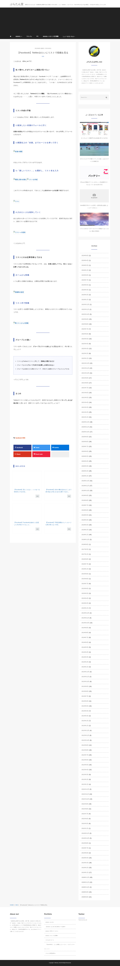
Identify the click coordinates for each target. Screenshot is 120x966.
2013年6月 (85, 701)
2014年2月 (85, 662)
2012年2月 (85, 779)
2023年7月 (85, 280)
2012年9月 (85, 745)
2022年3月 (85, 348)
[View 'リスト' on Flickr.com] (16, 201)
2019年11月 (85, 485)
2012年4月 (85, 769)
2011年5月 (85, 823)
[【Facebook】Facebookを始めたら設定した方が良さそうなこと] (27, 513)
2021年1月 (85, 417)
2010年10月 (85, 838)
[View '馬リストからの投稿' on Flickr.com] (20, 323)
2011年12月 (85, 789)
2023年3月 (85, 295)
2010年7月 (85, 848)
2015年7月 (85, 583)
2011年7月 (85, 814)
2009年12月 (85, 877)
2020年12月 (85, 422)
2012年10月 (85, 740)
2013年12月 (85, 672)
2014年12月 (85, 613)
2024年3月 (85, 265)
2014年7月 (85, 637)
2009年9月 (85, 892)
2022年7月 (85, 329)
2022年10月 (85, 314)
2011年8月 (85, 809)
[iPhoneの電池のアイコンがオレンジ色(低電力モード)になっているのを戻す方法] (94, 172)
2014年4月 (85, 652)
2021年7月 (85, 388)
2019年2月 (85, 530)
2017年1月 (85, 554)
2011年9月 (85, 804)
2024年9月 (85, 255)
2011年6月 (85, 818)
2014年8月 (85, 632)
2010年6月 (85, 853)
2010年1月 (85, 872)
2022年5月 (85, 339)
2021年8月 (85, 383)
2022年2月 (85, 353)
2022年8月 (85, 324)
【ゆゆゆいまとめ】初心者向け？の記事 (55, 926)
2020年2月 (85, 471)
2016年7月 (85, 564)
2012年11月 (85, 735)
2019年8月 (85, 500)
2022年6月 (85, 334)
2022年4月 (85, 344)
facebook (18, 438)
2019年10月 (85, 490)
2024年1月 (85, 270)
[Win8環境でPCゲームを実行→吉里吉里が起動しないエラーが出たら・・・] (94, 195)
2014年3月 (85, 657)
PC (38, 36)
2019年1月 (85, 534)
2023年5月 (85, 285)
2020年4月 (85, 461)
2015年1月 (85, 608)
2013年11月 (85, 676)
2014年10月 (85, 623)
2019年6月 (85, 510)
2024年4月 (85, 260)
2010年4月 (85, 858)
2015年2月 (85, 603)
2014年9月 (85, 627)
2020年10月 (85, 432)
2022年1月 (85, 358)
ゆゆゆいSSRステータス (51, 931)
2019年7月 (85, 505)
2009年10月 (85, 887)
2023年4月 (85, 290)
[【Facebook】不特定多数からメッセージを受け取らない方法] (59, 513)
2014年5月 (85, 647)
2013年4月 (85, 711)
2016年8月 (85, 559)
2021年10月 (85, 373)
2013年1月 (85, 725)
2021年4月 (85, 402)
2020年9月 (85, 437)
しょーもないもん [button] (68, 36)
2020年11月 (85, 427)
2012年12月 (85, 730)
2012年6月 (85, 760)
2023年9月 (85, 275)
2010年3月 (85, 863)
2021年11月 (85, 368)
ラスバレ (29, 36)
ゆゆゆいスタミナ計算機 (50, 36)
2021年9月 (85, 378)
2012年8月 (85, 750)
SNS (43, 56)
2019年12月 (85, 481)
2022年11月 (85, 309)
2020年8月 (85, 441)
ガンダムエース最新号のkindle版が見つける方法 (94, 138)
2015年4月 (85, 598)
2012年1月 (85, 784)
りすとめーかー (49, 940)
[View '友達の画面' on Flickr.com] (17, 151)
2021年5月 (85, 397)
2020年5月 (85, 456)
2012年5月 (85, 765)
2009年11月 (85, 882)
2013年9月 (85, 686)
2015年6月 (85, 588)
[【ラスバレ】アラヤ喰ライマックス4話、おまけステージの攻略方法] (94, 149)
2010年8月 (85, 843)
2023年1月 (85, 299)
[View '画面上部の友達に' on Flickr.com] (20, 179)
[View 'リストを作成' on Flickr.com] (32, 179)
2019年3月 (85, 525)
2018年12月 (85, 539)
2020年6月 (85, 451)
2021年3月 (85, 407)
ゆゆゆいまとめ (49, 922)
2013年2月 (85, 721)
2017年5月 (85, 549)
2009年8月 (85, 897)
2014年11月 (85, 618)
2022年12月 (85, 304)
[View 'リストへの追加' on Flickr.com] (19, 232)
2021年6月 (85, 392)
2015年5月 (85, 593)
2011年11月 (85, 794)
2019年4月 (85, 520)
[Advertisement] (60, 21)
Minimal (56, 962)
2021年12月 (85, 363)
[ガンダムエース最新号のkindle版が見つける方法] (94, 128)
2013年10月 (85, 681)
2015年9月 (85, 574)
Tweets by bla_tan (82, 920)
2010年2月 (85, 867)
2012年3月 (85, 774)
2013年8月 (85, 691)
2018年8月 (85, 544)
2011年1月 (85, 828)
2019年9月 (85, 495)
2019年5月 (85, 515)
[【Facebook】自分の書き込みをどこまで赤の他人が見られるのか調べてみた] (59, 480)
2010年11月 (85, 833)
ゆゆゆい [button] (18, 36)
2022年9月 (85, 319)
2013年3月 (85, 716)
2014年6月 (85, 642)
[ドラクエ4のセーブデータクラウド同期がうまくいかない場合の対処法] (94, 219)
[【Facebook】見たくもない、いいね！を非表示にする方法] (27, 480)
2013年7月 (85, 696)
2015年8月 (85, 579)
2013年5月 (85, 706)
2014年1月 (85, 667)
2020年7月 (85, 446)
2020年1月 (85, 476)
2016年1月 (85, 569)
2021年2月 (85, 412)
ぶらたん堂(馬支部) (50, 953)
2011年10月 (85, 799)
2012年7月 (85, 755)
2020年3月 (85, 466)
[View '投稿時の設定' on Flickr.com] (18, 292)
